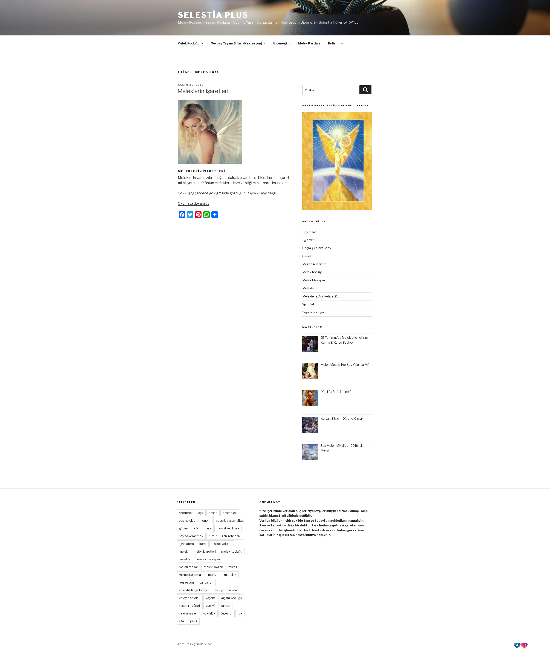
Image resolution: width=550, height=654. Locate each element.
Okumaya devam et (193, 203)
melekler (185, 559)
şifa (181, 621)
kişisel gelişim (221, 544)
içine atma (186, 544)
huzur (213, 536)
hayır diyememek (191, 536)
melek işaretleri (205, 551)
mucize (213, 574)
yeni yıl (210, 605)
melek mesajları (208, 559)
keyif (202, 544)
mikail (233, 567)
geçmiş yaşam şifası (230, 520)
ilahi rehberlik (231, 536)
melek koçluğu (231, 551)
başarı (213, 513)
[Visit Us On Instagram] (524, 648)
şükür (193, 621)
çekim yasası (188, 613)
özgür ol (226, 613)
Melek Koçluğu (188, 43)
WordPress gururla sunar (194, 644)
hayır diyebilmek (228, 528)
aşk (200, 513)
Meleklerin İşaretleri (202, 91)
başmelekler (188, 520)
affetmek (186, 513)
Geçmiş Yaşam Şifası (317, 248)
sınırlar (233, 590)
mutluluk (230, 574)
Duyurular (309, 232)
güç (196, 528)
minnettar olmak (191, 574)
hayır (208, 528)
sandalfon (206, 582)
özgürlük (209, 613)
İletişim (333, 43)
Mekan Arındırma (314, 264)
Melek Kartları (309, 43)
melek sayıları (213, 567)
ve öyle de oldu (189, 598)
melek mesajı (188, 567)
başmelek (230, 513)
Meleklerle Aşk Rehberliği (320, 296)
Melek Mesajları (313, 280)
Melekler (308, 288)
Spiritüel (308, 304)
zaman (225, 605)
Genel (306, 256)
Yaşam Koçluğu (313, 312)
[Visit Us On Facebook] (517, 648)
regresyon (186, 582)
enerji (206, 520)
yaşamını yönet (189, 605)
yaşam (210, 598)
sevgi (219, 590)
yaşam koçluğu (231, 598)
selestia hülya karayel (194, 590)
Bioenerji (280, 43)
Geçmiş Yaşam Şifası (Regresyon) (236, 43)
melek (183, 551)
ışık (240, 613)
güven (183, 528)
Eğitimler (308, 240)
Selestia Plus (213, 15)
